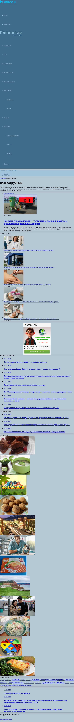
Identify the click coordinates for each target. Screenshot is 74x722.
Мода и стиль (9, 81)
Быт (5, 54)
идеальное (28, 680)
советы (8, 685)
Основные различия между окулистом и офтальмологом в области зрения (28, 250)
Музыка (9, 144)
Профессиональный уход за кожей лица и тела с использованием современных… (31, 319)
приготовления (29, 683)
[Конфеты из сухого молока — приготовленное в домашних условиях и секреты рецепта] (14, 514)
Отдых (6, 117)
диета (22, 680)
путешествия (48, 682)
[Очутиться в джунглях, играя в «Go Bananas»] (13, 494)
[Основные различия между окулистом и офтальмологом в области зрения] (13, 249)
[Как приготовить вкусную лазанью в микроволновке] (13, 575)
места (42, 680)
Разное (7, 126)
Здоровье (8, 63)
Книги (9, 153)
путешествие (38, 683)
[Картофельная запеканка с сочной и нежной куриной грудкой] (17, 675)
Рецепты (10, 99)
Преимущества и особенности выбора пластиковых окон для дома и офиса (29, 267)
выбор (9, 680)
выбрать (16, 679)
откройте (61, 680)
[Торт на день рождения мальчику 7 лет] (11, 655)
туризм (24, 685)
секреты (2, 685)
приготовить (17, 683)
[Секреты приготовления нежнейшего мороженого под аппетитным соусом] (17, 454)
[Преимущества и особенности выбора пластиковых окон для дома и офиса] (13, 266)
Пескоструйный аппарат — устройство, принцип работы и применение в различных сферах (35, 222)
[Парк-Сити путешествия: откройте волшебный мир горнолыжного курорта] (17, 534)
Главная (3, 178)
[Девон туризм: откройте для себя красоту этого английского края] (15, 595)
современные (16, 685)
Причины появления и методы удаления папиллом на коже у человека (27, 284)
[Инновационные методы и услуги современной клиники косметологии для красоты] (13, 300)
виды (1, 680)
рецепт (60, 682)
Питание (7, 90)
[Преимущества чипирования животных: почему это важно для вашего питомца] (17, 555)
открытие (69, 679)
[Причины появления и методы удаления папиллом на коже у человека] (13, 283)
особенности (51, 680)
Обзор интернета (13, 135)
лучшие (35, 679)
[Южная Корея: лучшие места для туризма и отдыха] (17, 615)
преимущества (6, 683)
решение (67, 683)
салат (72, 683)
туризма (29, 685)
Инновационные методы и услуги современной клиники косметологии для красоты (31, 302)
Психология (9, 72)
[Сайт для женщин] (9, 5)
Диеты (9, 108)
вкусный (5, 680)
